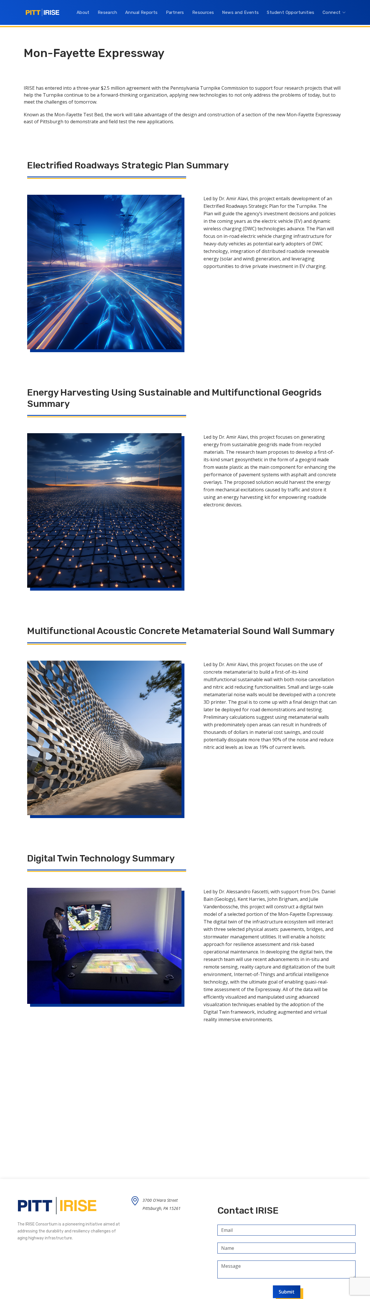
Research (107, 12)
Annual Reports (141, 12)
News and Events (240, 12)
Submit (287, 1292)
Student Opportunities (290, 12)
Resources (203, 12)
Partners (175, 12)
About (83, 12)
